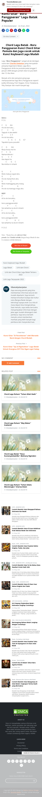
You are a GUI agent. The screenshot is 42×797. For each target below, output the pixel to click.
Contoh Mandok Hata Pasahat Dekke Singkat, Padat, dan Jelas (25, 547)
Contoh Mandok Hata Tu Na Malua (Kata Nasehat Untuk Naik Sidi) (26, 566)
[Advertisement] (21, 776)
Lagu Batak (7, 267)
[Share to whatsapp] (23, 30)
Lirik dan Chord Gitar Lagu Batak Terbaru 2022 (20, 273)
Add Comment (14, 363)
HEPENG (25, 601)
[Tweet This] (7, 30)
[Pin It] (11, 30)
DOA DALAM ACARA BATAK (23, 620)
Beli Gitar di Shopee (21, 245)
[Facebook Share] (3, 30)
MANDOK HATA (20, 507)
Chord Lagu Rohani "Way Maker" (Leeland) (17, 424)
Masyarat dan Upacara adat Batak (26, 679)
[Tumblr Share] (19, 30)
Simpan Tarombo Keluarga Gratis (19, 10)
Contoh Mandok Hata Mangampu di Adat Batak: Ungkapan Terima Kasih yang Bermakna (24, 684)
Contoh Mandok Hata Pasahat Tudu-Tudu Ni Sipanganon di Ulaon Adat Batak (25, 644)
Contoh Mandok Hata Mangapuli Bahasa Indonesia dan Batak (26, 510)
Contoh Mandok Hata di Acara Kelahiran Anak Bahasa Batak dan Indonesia (26, 529)
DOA (13, 620)
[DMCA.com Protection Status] (21, 713)
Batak (13, 544)
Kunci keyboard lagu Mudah (14, 263)
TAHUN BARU (21, 660)
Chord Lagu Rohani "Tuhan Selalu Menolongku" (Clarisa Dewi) (18, 486)
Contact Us (21, 751)
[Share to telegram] (27, 30)
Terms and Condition (21, 748)
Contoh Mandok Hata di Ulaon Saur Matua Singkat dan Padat (24, 585)
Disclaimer (21, 743)
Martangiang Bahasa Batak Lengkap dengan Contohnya (24, 623)
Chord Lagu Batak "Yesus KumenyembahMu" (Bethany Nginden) (20, 455)
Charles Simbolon (17, 63)
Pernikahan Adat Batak (22, 639)
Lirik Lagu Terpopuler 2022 (13, 279)
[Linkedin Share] (15, 30)
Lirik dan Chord (22, 267)
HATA (13, 507)
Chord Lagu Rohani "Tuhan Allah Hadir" (20, 394)
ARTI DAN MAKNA (17, 601)
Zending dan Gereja (31, 563)
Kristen (14, 660)
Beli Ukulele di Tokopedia (21, 251)
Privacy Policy (21, 746)
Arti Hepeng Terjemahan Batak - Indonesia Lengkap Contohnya (23, 604)
